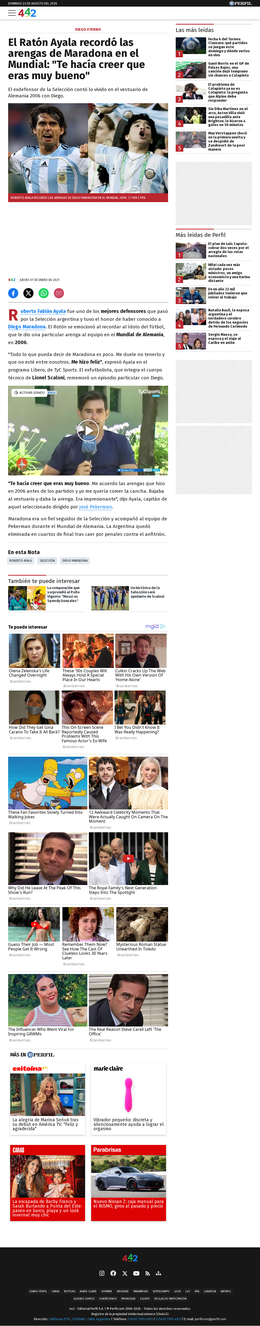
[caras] (47, 1151)
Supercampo (161, 1291)
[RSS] (147, 1273)
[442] (130, 1258)
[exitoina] (47, 1069)
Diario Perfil (38, 1291)
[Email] (59, 293)
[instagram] (101, 1274)
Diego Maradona (75, 560)
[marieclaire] (128, 1069)
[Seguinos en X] (124, 1274)
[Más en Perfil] (40, 1055)
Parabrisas (140, 1291)
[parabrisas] (128, 1151)
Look (177, 1291)
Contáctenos (108, 1298)
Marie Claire (88, 1291)
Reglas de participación (170, 1298)
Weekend (123, 1291)
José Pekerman (95, 507)
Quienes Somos (83, 1298)
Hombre (106, 1291)
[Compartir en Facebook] (13, 293)
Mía (197, 1291)
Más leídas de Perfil (201, 235)
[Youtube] (136, 1273)
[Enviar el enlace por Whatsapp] (44, 293)
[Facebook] (113, 1273)
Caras (55, 1291)
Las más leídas (195, 30)
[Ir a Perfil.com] (240, 4)
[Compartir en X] (28, 293)
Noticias (69, 1291)
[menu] (12, 13)
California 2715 (60, 1319)
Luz (187, 1291)
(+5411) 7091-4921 (140, 1319)
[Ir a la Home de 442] (27, 15)
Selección (47, 560)
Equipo (145, 1298)
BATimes (226, 1291)
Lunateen (210, 1291)
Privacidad (128, 1298)
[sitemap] (158, 1273)
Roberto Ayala (20, 560)
